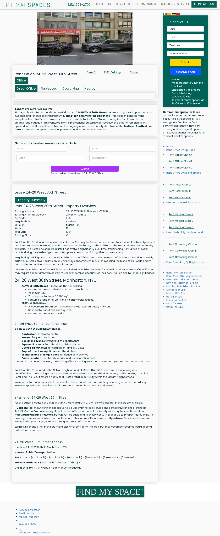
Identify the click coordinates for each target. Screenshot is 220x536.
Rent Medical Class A (181, 214)
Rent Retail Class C (180, 197)
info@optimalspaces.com (34, 532)
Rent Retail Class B (180, 191)
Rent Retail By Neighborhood (183, 202)
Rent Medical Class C (181, 227)
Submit (85, 169)
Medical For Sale (176, 293)
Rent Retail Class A (180, 184)
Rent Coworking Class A (183, 244)
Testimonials (145, 4)
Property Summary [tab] (30, 200)
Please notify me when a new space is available (46, 143)
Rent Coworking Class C (183, 257)
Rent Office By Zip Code (180, 150)
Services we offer (29, 510)
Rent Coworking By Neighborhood (186, 262)
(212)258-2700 (27, 524)
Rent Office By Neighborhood (183, 172)
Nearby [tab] (89, 88)
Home (170, 146)
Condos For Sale (176, 290)
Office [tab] (21, 80)
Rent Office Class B (180, 161)
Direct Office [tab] (26, 88)
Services (123, 4)
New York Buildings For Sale (182, 283)
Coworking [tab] (70, 88)
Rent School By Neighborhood (184, 276)
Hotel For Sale (174, 296)
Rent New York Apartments (182, 279)
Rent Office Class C (180, 167)
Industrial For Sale (176, 300)
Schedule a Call (185, 71)
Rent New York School (179, 272)
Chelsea (134, 72)
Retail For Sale (174, 307)
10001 (69, 218)
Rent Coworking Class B (183, 250)
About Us (103, 4)
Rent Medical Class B (181, 221)
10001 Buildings (112, 72)
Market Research (175, 4)
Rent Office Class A (180, 154)
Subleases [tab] (49, 88)
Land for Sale (174, 303)
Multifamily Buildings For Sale (183, 286)
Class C (91, 72)
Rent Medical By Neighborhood (184, 232)
